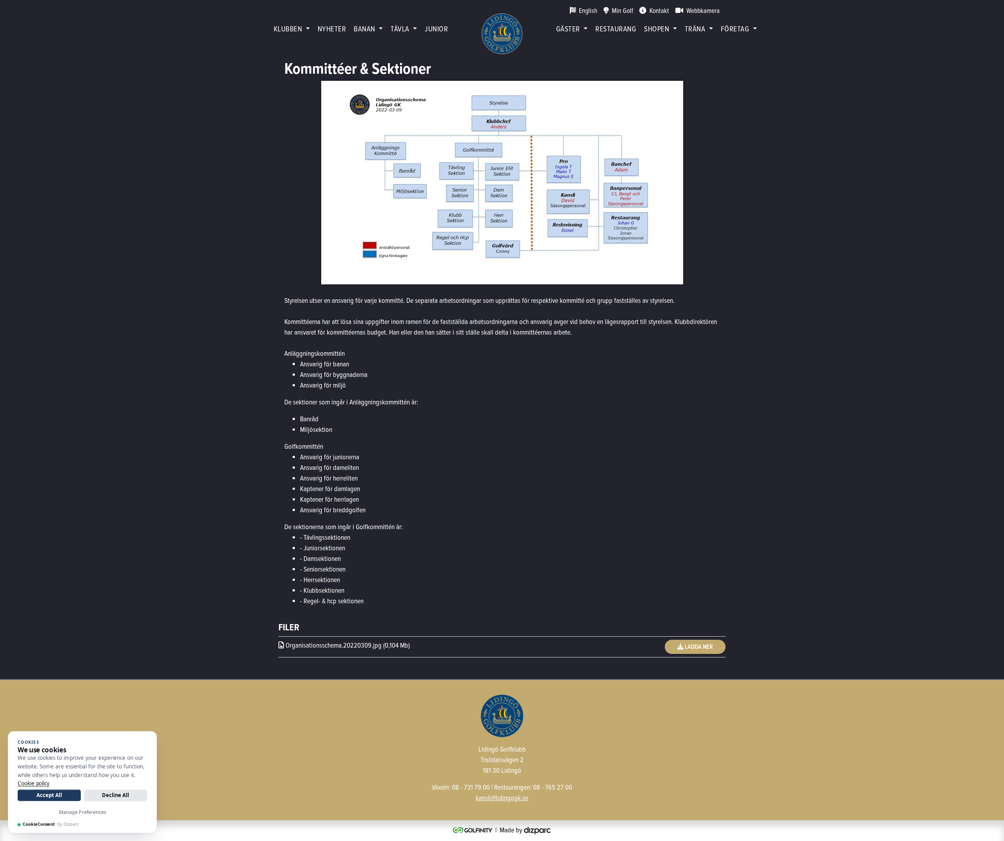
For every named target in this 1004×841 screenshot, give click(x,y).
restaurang (615, 28)
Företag (735, 28)
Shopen (656, 28)
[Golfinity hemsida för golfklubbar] (473, 830)
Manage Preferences (82, 812)
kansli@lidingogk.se (502, 798)
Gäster (568, 28)
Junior (436, 28)
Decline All (115, 795)
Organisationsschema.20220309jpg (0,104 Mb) (347, 645)
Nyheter (332, 28)
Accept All (49, 795)
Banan (364, 28)
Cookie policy (33, 783)
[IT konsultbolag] (537, 830)
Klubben (288, 28)
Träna (695, 28)
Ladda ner (698, 646)
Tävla (400, 28)
